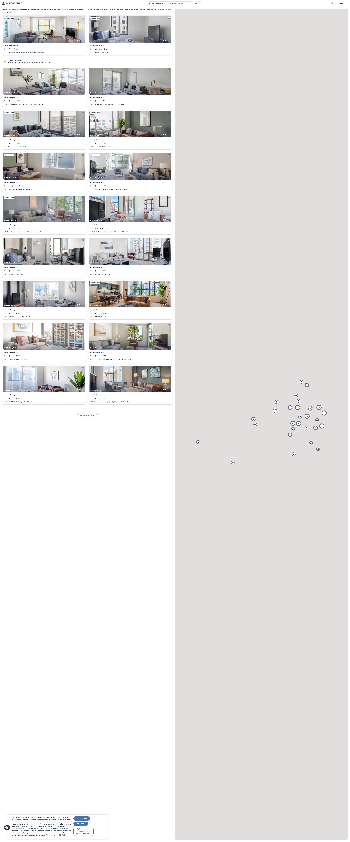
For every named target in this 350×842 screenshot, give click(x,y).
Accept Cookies (81, 818)
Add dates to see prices (11, 45)
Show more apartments (87, 415)
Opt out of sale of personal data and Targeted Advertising (83, 831)
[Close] (104, 819)
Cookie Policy (61, 835)
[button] (324, 413)
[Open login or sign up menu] (346, 3)
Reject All (80, 824)
